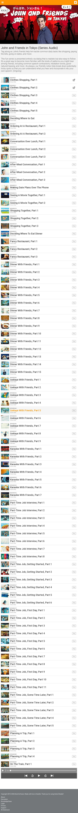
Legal (2, 803)
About (3, 797)
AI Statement (5, 810)
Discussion (4, 799)
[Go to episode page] (74, 80)
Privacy (3, 805)
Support (3, 808)
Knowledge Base (6, 801)
